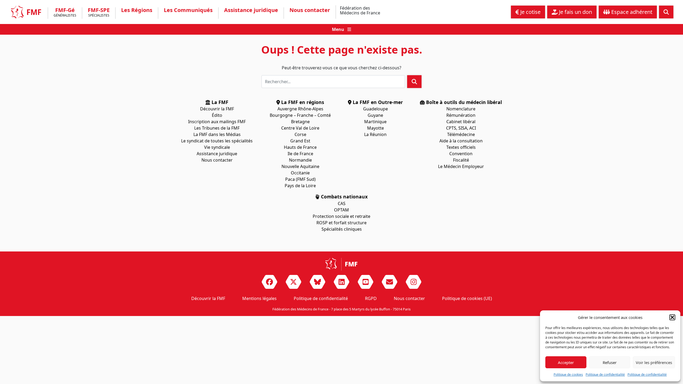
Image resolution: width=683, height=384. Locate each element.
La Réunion (375, 134)
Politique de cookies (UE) (467, 298)
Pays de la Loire (300, 186)
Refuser (610, 362)
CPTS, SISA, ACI (461, 128)
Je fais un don (575, 11)
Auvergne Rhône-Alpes (300, 109)
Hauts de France (300, 147)
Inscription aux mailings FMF (217, 122)
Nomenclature (460, 109)
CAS (342, 203)
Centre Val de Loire (300, 128)
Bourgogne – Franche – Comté (300, 115)
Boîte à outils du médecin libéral (463, 102)
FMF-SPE (99, 13)
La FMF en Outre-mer (377, 102)
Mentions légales (259, 298)
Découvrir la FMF (217, 109)
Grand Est (300, 141)
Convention (460, 154)
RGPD (371, 298)
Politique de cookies (568, 374)
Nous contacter (309, 10)
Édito (217, 115)
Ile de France (300, 154)
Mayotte (375, 128)
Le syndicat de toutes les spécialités (217, 141)
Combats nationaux (344, 196)
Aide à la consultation (461, 141)
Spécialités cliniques (341, 229)
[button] (672, 317)
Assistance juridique (251, 10)
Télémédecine (461, 134)
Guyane (375, 115)
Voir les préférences (654, 362)
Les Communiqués (188, 10)
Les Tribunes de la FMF (217, 128)
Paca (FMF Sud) (300, 179)
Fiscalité (461, 160)
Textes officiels (461, 147)
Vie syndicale (217, 147)
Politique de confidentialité (605, 374)
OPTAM (341, 210)
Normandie (300, 160)
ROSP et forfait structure (341, 223)
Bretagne (300, 122)
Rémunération (460, 115)
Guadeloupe (375, 109)
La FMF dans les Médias (217, 134)
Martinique (375, 122)
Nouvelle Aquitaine (300, 166)
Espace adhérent (631, 11)
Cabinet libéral (460, 122)
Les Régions (136, 10)
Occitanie (300, 173)
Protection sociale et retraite (341, 216)
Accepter (566, 362)
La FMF (219, 102)
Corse (300, 134)
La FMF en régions (302, 102)
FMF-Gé (65, 13)
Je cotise (530, 11)
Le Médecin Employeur (461, 166)
